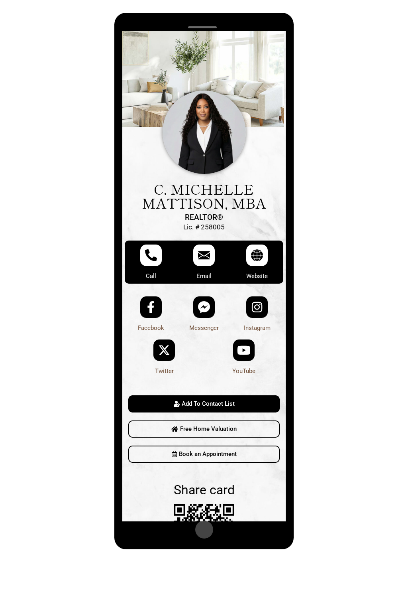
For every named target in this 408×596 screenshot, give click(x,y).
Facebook (151, 328)
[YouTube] (244, 350)
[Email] (204, 255)
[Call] (151, 255)
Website (257, 276)
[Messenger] (204, 307)
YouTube (243, 371)
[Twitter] (164, 350)
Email (204, 276)
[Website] (257, 255)
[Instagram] (257, 307)
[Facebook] (151, 307)
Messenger (204, 328)
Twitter (164, 371)
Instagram (257, 328)
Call (151, 276)
